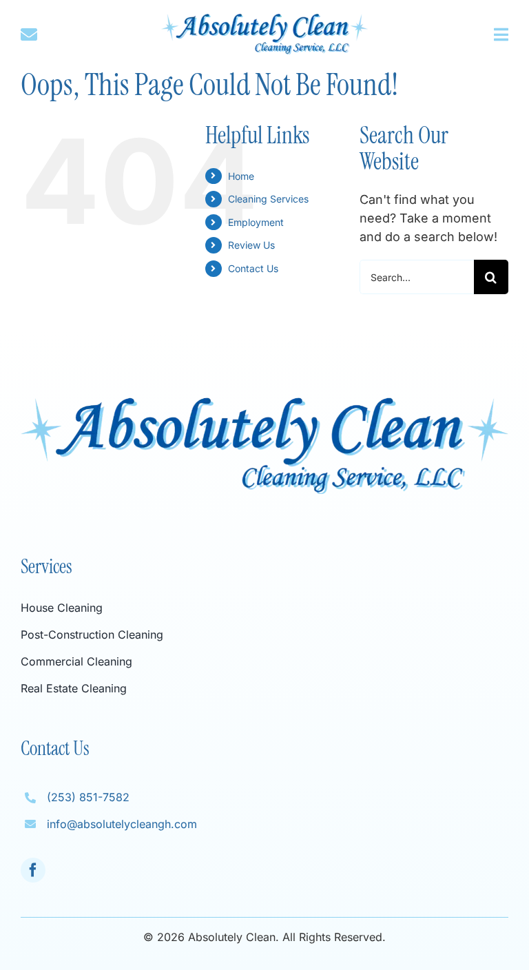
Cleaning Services (268, 199)
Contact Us (253, 268)
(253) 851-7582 (88, 797)
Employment (256, 222)
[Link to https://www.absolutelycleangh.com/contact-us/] (53, 34)
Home (241, 176)
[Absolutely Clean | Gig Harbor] (264, 19)
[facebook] (33, 870)
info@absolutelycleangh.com (122, 824)
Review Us (251, 245)
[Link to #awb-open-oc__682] (501, 34)
